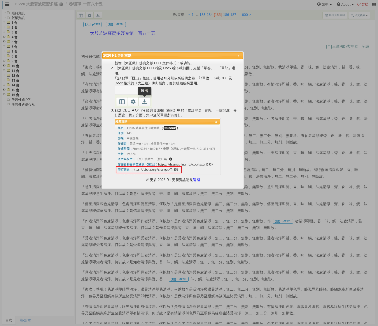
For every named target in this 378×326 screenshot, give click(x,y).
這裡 (196, 180)
